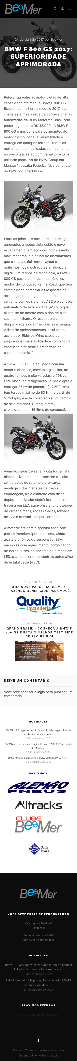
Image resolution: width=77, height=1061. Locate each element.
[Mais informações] (62, 8)
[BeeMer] (23, 9)
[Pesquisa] (55, 8)
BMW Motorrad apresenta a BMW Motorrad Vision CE (37, 757)
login (41, 692)
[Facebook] (38, 1040)
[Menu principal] (69, 8)
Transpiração (50, 1055)
